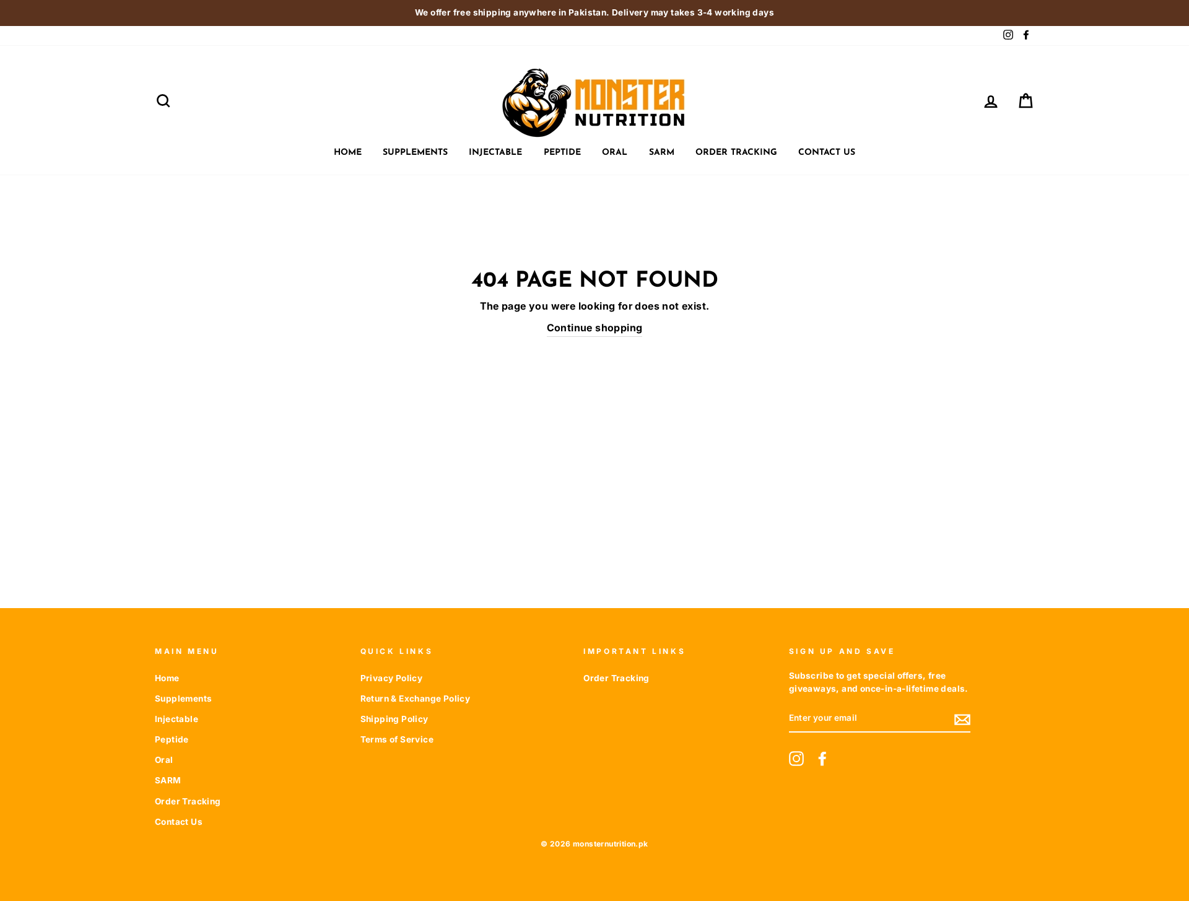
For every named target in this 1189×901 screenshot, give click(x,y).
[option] (594, 13)
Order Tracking (736, 152)
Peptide (562, 152)
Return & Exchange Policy (415, 698)
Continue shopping (595, 327)
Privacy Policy (391, 678)
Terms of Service (396, 739)
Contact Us (826, 152)
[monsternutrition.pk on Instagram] (796, 758)
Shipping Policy (394, 719)
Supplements (415, 152)
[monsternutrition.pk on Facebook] (822, 758)
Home (348, 152)
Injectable (495, 152)
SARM (661, 152)
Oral (614, 152)
